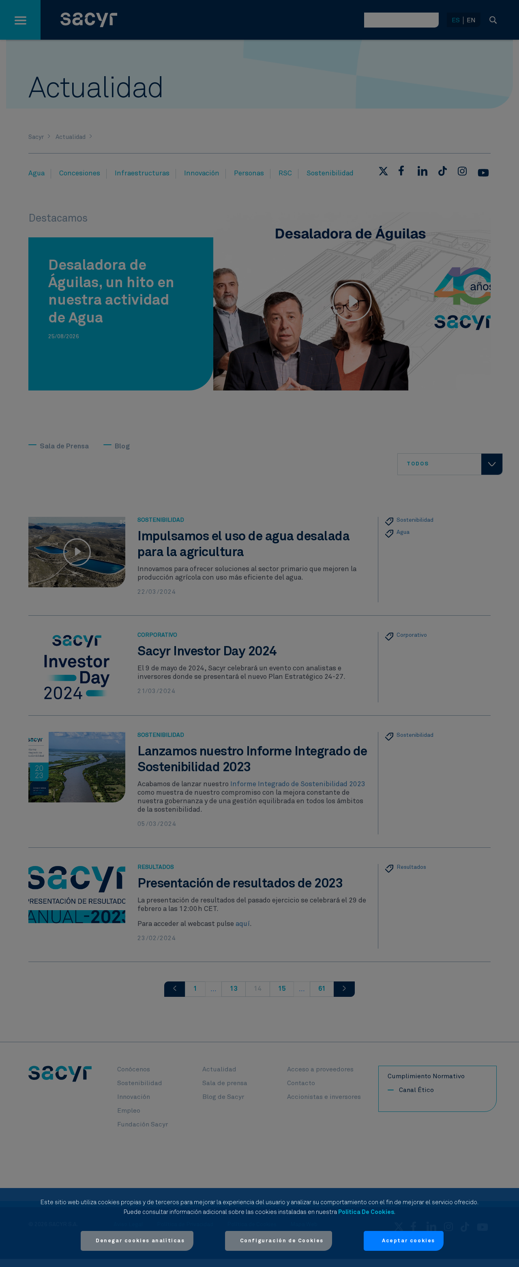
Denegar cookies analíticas (140, 1241)
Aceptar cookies (408, 1241)
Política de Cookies (366, 1212)
